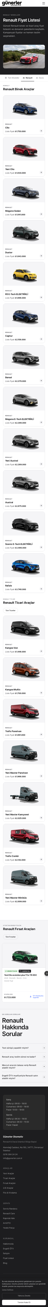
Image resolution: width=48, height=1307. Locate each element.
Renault (27, 78)
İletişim (6, 1253)
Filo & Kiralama (10, 1192)
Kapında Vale (9, 1218)
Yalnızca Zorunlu (24, 1296)
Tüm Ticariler (10, 611)
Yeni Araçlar (8, 1173)
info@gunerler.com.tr (12, 1158)
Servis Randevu (10, 1208)
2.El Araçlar (8, 1188)
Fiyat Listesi (8, 1258)
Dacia (40, 78)
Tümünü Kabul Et (24, 1303)
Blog (5, 1263)
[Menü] (44, 3)
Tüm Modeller (12, 78)
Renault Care (9, 1213)
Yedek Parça (8, 1228)
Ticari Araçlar (9, 1178)
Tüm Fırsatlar (11, 937)
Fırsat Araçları (9, 1183)
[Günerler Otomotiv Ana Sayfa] (12, 3)
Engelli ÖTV (8, 1248)
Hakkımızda (8, 1244)
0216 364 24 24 (10, 1154)
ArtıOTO (6, 1223)
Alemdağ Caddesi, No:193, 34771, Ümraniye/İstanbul (23, 1149)
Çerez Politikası (7, 1290)
